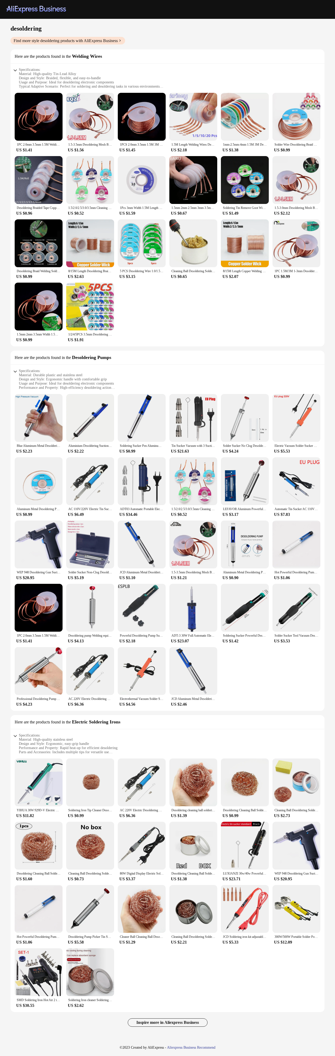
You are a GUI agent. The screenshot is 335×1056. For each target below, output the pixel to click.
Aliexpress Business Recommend (191, 1047)
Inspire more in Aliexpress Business (167, 1022)
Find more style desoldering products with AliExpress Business (66, 40)
